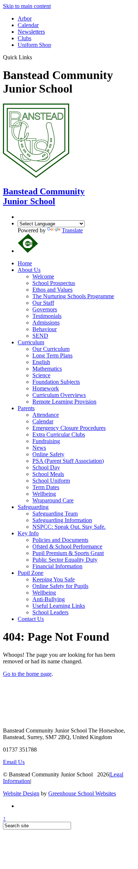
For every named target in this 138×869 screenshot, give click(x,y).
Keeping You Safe (53, 579)
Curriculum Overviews (59, 395)
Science (41, 375)
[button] (34, 57)
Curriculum (31, 342)
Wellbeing (44, 494)
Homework (45, 388)
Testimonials (46, 316)
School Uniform (51, 480)
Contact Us (31, 619)
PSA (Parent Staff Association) (68, 461)
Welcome (43, 276)
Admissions (46, 322)
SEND (40, 336)
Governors (44, 309)
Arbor (25, 18)
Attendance (45, 415)
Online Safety (48, 454)
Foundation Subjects (56, 382)
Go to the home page (27, 674)
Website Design (21, 793)
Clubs (24, 38)
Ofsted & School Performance (67, 546)
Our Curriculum (51, 349)
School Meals (48, 474)
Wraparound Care (53, 500)
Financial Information (57, 566)
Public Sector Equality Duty (65, 560)
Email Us (14, 762)
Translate (72, 230)
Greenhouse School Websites (82, 793)
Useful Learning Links (58, 606)
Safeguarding (33, 507)
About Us (29, 270)
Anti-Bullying (48, 599)
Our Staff (43, 303)
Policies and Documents (60, 540)
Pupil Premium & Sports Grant (68, 553)
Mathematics (47, 369)
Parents (26, 408)
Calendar (28, 25)
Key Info (28, 533)
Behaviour (44, 329)
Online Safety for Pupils (60, 586)
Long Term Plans (52, 355)
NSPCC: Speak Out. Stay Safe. (69, 527)
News (39, 448)
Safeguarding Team (55, 513)
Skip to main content (27, 6)
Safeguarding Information (62, 520)
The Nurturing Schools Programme (73, 296)
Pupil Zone (30, 573)
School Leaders (50, 612)
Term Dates (45, 487)
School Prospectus (53, 283)
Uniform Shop (34, 45)
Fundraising (46, 441)
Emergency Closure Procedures (69, 428)
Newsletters (31, 32)
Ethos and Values (52, 289)
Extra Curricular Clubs (58, 434)
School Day (46, 467)
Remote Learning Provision (64, 401)
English (41, 362)
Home (25, 263)
